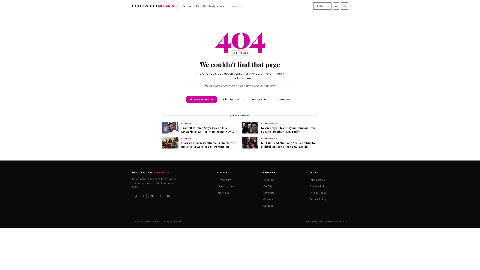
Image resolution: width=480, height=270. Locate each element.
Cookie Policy (317, 199)
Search (324, 6)
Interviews (235, 6)
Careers (268, 199)
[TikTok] (160, 196)
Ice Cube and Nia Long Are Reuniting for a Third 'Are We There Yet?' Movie (288, 144)
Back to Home (203, 99)
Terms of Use (317, 179)
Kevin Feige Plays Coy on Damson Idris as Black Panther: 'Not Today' (288, 130)
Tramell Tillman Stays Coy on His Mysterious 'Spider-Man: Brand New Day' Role (206, 130)
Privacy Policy (317, 192)
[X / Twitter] (143, 196)
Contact (268, 205)
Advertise (269, 192)
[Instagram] (135, 196)
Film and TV (190, 6)
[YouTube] (168, 196)
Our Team (269, 186)
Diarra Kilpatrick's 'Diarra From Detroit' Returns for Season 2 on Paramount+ (208, 144)
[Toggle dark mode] (344, 6)
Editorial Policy (318, 186)
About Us (268, 179)
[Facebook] (151, 196)
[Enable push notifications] (336, 6)
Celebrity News (213, 6)
